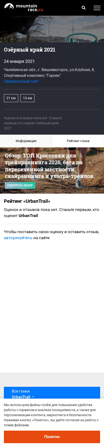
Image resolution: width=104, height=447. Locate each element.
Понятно (52, 436)
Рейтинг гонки (78, 141)
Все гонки (21, 394)
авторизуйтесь (18, 237)
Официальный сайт (21, 81)
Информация (26, 141)
